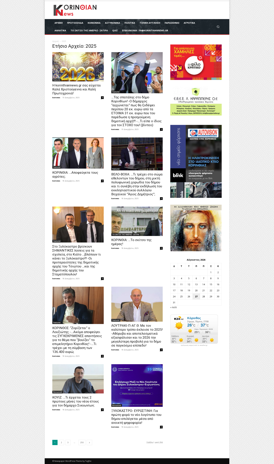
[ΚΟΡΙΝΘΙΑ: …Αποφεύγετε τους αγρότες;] (78, 153)
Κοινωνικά (57, 392)
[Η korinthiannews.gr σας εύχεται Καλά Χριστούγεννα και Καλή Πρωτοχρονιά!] (78, 66)
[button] (218, 27)
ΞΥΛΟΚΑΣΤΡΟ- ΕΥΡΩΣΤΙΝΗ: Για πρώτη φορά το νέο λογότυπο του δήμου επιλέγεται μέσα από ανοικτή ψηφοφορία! (136, 417)
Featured (56, 80)
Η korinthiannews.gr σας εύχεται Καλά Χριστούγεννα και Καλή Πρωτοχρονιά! (76, 89)
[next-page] (89, 442)
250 (82, 442)
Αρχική (55, 41)
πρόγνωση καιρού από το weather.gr (194, 345)
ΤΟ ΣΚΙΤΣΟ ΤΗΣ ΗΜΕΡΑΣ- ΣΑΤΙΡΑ (125, 234)
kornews (56, 97)
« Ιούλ (173, 307)
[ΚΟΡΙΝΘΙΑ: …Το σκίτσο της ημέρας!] (137, 221)
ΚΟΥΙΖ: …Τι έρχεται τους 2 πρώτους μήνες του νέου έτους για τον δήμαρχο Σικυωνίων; (75, 401)
